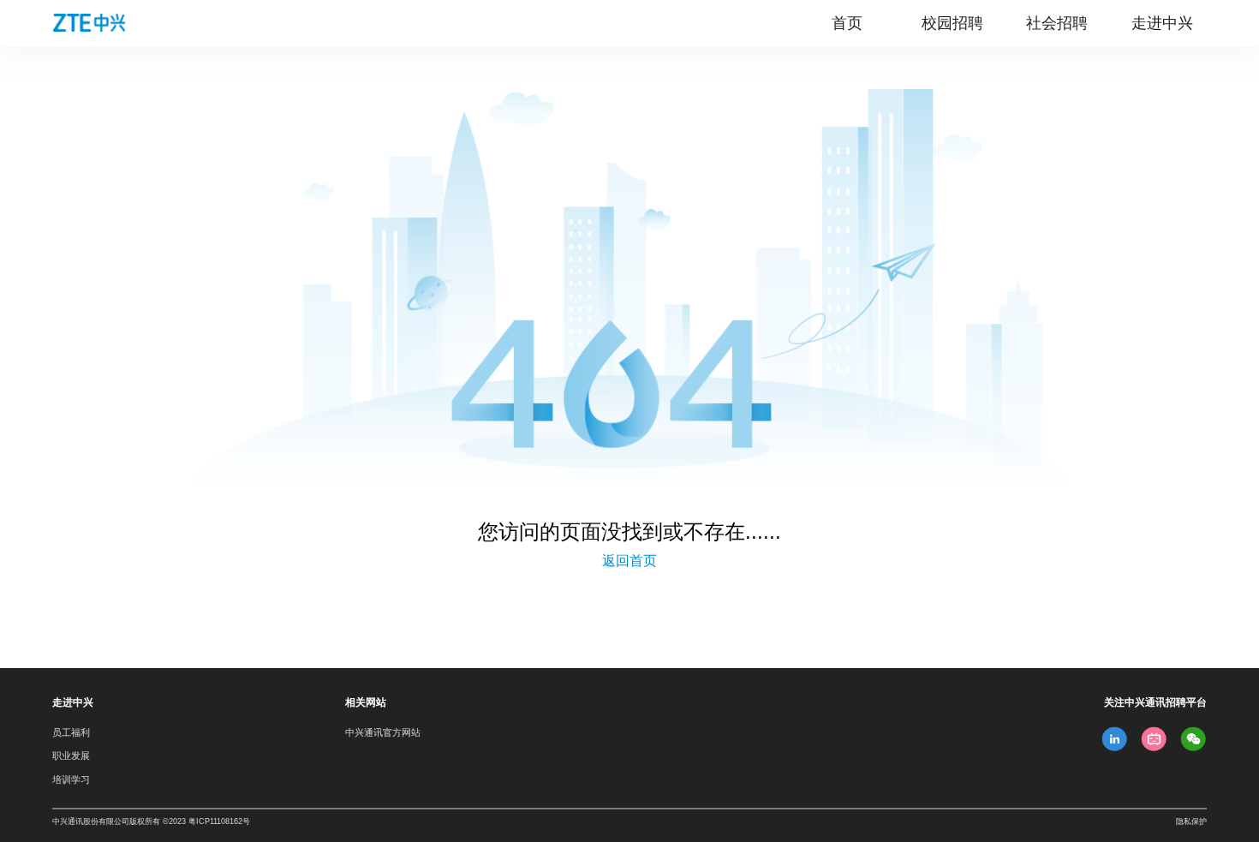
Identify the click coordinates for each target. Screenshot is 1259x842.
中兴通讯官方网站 (383, 732)
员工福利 (71, 732)
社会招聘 (1057, 23)
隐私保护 (1191, 821)
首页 (847, 23)
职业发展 (71, 755)
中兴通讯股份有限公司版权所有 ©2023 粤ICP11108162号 (151, 821)
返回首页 (629, 560)
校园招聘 (952, 23)
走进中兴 (1162, 23)
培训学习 (71, 779)
